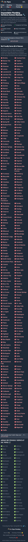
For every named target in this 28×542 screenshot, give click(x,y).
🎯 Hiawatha (18, 179)
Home (4, 10)
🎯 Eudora (17, 130)
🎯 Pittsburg (5, 83)
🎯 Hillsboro (4, 187)
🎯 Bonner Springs (7, 116)
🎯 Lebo (17, 353)
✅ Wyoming (17, 520)
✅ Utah (3, 482)
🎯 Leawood (18, 74)
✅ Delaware (17, 517)
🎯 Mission (17, 105)
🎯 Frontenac (5, 174)
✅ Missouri (17, 470)
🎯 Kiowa (17, 345)
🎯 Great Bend (5, 91)
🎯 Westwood (18, 256)
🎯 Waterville (18, 416)
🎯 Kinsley (17, 273)
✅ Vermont (4, 520)
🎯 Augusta (4, 111)
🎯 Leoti (3, 267)
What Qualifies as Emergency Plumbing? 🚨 (13, 535)
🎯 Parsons (18, 108)
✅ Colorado (17, 464)
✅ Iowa (3, 499)
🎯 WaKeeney (5, 245)
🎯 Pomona (18, 366)
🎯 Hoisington (18, 199)
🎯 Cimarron (5, 211)
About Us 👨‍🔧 (7, 532)
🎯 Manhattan (18, 66)
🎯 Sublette (4, 278)
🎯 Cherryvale (18, 214)
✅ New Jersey (18, 505)
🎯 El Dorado (18, 91)
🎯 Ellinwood (5, 231)
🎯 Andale (17, 334)
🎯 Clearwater (5, 196)
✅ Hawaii (17, 491)
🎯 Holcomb (18, 220)
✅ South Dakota (5, 514)
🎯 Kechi (17, 225)
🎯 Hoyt (16, 419)
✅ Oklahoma (4, 488)
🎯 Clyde (17, 411)
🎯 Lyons (4, 169)
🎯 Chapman (18, 275)
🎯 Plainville (18, 236)
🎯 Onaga (17, 405)
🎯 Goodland (5, 152)
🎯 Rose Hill (18, 158)
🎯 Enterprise (18, 374)
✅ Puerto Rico (5, 505)
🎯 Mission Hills (19, 166)
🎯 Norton (4, 190)
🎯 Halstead (18, 223)
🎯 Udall (3, 399)
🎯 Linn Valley (18, 359)
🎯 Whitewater (5, 397)
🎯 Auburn (4, 298)
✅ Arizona (17, 458)
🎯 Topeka (17, 61)
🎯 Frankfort (18, 399)
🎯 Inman (17, 278)
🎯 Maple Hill (18, 427)
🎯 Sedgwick (18, 253)
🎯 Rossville (18, 309)
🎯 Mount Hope (19, 372)
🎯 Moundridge (19, 234)
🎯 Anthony (4, 223)
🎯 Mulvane (4, 130)
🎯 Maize (17, 141)
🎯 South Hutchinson (4, 199)
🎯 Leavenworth (6, 72)
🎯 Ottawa (4, 97)
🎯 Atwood (4, 295)
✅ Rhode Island (18, 479)
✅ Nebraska (4, 491)
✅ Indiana (17, 473)
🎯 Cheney (17, 211)
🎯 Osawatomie (19, 155)
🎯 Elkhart (4, 248)
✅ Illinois (3, 449)
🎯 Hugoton (18, 161)
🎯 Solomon (18, 325)
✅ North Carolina (5, 476)
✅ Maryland (4, 467)
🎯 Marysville (5, 176)
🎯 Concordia (5, 141)
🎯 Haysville (4, 102)
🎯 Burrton (17, 362)
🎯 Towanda (18, 264)
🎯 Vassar (4, 374)
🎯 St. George (18, 331)
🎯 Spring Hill (5, 122)
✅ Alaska (3, 508)
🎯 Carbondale (5, 273)
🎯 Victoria (17, 295)
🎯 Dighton (17, 350)
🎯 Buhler (17, 286)
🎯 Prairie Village (19, 83)
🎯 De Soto (17, 124)
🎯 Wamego (18, 144)
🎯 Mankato (4, 369)
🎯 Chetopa (4, 325)
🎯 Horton (17, 250)
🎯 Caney (4, 228)
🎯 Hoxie (17, 298)
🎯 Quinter (4, 317)
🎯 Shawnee (4, 66)
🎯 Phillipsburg (5, 203)
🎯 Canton (4, 402)
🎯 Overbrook (5, 320)
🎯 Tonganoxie (19, 136)
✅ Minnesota (4, 464)
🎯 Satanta (4, 309)
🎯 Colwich (4, 264)
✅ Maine (16, 511)
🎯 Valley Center (19, 122)
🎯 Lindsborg (18, 174)
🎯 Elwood (4, 300)
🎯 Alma (3, 380)
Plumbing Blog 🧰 (13, 537)
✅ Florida (17, 449)
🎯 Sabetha (18, 193)
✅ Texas (3, 452)
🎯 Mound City (19, 408)
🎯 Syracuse (18, 248)
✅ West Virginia (18, 514)
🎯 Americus (5, 356)
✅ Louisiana (4, 485)
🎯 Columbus (5, 182)
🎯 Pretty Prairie (19, 413)
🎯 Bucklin (17, 383)
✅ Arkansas (17, 499)
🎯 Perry (17, 348)
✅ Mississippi (18, 502)
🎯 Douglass (5, 256)
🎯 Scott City (5, 163)
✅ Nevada (17, 467)
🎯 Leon (17, 391)
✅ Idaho (3, 502)
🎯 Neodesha (5, 206)
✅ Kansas (17, 496)
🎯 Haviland (4, 411)
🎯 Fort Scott (5, 119)
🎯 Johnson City (6, 275)
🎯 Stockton (18, 289)
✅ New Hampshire (19, 508)
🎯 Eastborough (6, 394)
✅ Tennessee (18, 482)
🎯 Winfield (18, 99)
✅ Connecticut (18, 488)
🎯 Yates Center (6, 281)
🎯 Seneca (17, 217)
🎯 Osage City (18, 187)
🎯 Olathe (4, 63)
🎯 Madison (18, 422)
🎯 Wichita (4, 58)
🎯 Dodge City (18, 77)
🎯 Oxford (4, 328)
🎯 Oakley (4, 220)
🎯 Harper (17, 281)
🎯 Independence (6, 113)
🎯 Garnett (17, 176)
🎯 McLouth (4, 366)
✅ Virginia (17, 476)
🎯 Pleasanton (5, 306)
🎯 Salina (17, 69)
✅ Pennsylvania (18, 452)
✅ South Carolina (6, 496)
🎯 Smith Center (6, 259)
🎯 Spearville (5, 377)
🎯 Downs (17, 369)
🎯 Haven (17, 300)
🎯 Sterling (17, 209)
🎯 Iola (16, 138)
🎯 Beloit (4, 166)
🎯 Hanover (4, 416)
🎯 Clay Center (5, 158)
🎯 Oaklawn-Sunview (18, 170)
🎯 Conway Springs (20, 292)
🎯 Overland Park (19, 58)
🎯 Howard (4, 427)
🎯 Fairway (4, 161)
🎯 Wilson (17, 394)
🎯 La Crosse (5, 292)
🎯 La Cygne (5, 312)
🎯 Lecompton (5, 413)
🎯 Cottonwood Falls (6, 362)
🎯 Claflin (4, 430)
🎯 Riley (3, 342)
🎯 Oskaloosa (18, 317)
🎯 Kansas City (5, 61)
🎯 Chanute (18, 111)
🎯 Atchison (4, 105)
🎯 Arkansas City (19, 97)
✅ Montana (4, 517)
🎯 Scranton (5, 405)
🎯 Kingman (18, 185)
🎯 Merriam (18, 102)
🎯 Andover (4, 94)
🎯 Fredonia (4, 209)
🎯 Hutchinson (19, 72)
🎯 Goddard (4, 144)
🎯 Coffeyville (5, 108)
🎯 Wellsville (18, 239)
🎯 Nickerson (18, 328)
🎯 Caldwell (4, 337)
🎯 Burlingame (5, 353)
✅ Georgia (4, 455)
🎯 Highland (4, 334)
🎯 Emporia (18, 80)
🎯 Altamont (18, 323)
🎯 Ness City (5, 284)
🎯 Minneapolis (19, 231)
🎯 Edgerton (5, 239)
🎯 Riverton (18, 388)
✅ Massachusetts (6, 458)
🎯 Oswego (4, 253)
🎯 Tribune (17, 386)
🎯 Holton (4, 179)
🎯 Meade (17, 261)
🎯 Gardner (4, 86)
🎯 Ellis (3, 225)
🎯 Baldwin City (19, 147)
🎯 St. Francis (5, 286)
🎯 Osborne (4, 289)
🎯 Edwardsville (19, 149)
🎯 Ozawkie (4, 422)
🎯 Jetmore (4, 372)
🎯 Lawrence (18, 63)
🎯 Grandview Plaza (7, 261)
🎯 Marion (4, 242)
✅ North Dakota (5, 511)
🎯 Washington (19, 314)
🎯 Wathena (18, 284)
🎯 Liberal (17, 88)
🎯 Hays (17, 86)
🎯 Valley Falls (18, 306)
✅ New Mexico (5, 494)
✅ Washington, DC (19, 455)
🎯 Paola (17, 133)
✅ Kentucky (17, 485)
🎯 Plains (4, 323)
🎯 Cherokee (18, 397)
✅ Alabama (17, 494)
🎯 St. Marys (18, 190)
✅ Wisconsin (4, 479)
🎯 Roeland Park (6, 124)
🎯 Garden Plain (6, 350)
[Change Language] (24, 2)
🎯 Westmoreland (6, 388)
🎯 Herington (18, 206)
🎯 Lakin (3, 214)
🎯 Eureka (17, 203)
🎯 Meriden (18, 377)
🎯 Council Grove (6, 217)
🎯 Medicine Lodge (7, 236)
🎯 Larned (4, 155)
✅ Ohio (3, 473)
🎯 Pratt (3, 127)
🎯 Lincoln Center (6, 303)
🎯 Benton (4, 359)
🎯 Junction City (6, 74)
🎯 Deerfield (18, 402)
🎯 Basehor (18, 127)
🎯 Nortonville (18, 424)
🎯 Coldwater (5, 391)
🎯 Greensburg (19, 380)
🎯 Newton (4, 88)
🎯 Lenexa (4, 69)
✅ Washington (5, 461)
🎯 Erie (3, 314)
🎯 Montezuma (19, 337)
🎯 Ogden (17, 228)
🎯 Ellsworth (18, 182)
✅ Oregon (4, 470)
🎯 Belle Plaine (19, 259)
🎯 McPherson (19, 94)
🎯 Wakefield (5, 348)
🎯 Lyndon (17, 320)
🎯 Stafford (18, 342)
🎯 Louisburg (5, 149)
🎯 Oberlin (4, 250)
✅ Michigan (17, 461)
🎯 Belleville (4, 234)
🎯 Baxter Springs (6, 147)
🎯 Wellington (18, 119)
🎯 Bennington (5, 424)
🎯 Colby (3, 138)
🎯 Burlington (18, 196)
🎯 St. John (18, 303)
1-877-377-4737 (14, 41)
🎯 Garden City (5, 77)
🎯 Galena (4, 185)
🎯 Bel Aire (17, 113)
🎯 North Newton (19, 245)
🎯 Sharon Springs (7, 386)
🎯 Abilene (4, 133)
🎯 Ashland (4, 383)
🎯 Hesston (18, 163)
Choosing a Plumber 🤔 (17, 532)
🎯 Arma (17, 267)
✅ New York (4, 446)
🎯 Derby (3, 80)
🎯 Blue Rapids (5, 339)
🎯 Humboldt (18, 242)
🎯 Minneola (4, 408)
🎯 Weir (3, 419)
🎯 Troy (16, 339)
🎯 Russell (17, 152)
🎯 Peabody (18, 312)
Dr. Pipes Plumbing (12, 540)
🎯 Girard (4, 193)
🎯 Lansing (4, 99)
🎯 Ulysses (4, 136)
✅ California (17, 446)
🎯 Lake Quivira (6, 345)
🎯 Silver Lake (18, 270)
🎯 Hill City (4, 270)
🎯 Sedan (4, 331)
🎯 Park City (18, 116)
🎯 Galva (17, 356)
